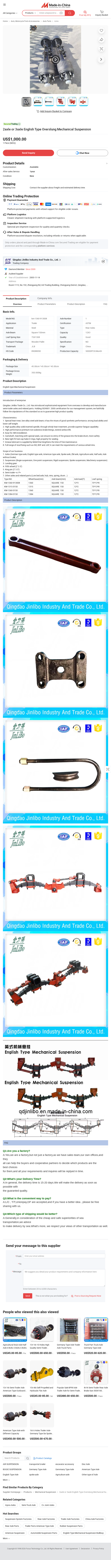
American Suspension (15, 1533)
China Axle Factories (94, 1519)
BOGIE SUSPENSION (12, 1469)
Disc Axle (86, 1464)
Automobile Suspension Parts (44, 1533)
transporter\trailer (37, 1464)
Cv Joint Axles (48, 1505)
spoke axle (34, 1474)
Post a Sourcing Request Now (86, 1295)
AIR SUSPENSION (11, 1464)
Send (27, 1295)
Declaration (85, 1548)
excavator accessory (65, 1464)
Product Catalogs (44, 1458)
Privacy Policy (98, 1548)
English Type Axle (10, 1474)
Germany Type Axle (37, 1469)
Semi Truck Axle (29, 1505)
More (5, 1538)
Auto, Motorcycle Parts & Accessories (25, 21)
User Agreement (71, 1548)
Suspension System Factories (18, 1519)
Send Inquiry (28, 152)
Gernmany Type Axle (65, 1469)
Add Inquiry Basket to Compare (56, 111)
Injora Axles (10, 1505)
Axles (56, 21)
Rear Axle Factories (46, 1519)
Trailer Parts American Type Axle (39, 1526)
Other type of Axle (90, 1474)
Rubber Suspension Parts (71, 1526)
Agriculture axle (62, 1474)
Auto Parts (47, 21)
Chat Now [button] (84, 153)
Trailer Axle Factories (70, 1519)
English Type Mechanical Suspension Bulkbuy (83, 1533)
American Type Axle (90, 1469)
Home (5, 21)
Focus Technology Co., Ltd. (36, 1548)
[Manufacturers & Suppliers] (55, 5)
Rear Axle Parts (12, 1526)
